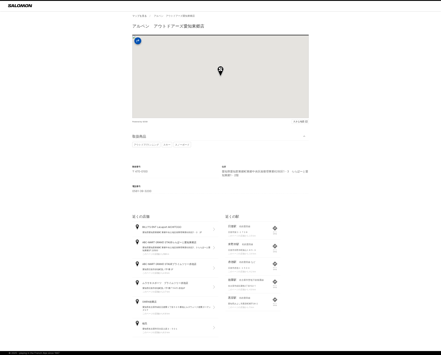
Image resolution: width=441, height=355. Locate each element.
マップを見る (139, 15)
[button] (220, 136)
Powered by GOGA (140, 122)
